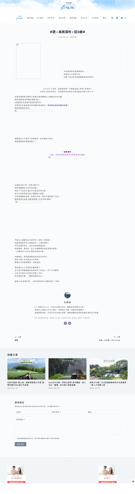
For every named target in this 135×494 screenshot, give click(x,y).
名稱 (19, 412)
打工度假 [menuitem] (39, 18)
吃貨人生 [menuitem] (84, 18)
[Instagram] (117, 18)
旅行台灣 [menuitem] (62, 18)
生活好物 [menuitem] (95, 18)
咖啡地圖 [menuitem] (73, 18)
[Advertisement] (77, 476)
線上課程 (9, 466)
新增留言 (20, 419)
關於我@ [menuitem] (30, 18)
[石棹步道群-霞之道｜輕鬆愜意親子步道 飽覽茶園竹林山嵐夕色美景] (26, 369)
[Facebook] (112, 18)
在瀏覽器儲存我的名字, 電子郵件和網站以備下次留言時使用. (38, 438)
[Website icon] (69, 323)
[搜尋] (125, 18)
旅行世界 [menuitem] (50, 18)
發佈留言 (20, 444)
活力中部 (73, 37)
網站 (90, 412)
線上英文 (101, 466)
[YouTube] (122, 18)
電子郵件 (56, 412)
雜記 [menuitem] (104, 18)
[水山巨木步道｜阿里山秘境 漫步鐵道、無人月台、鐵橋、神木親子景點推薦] (67, 369)
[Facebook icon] (65, 323)
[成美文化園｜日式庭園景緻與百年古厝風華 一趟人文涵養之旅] (109, 369)
